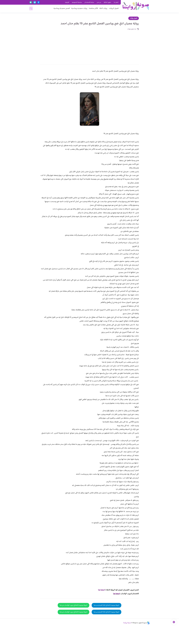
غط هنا (100, 590)
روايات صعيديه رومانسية (79, 8)
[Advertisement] (89, 45)
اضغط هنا (116, 593)
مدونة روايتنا (127, 622)
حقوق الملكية (107, 2)
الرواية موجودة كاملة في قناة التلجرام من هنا (106, 605)
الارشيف (67, 2)
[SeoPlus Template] (148, 622)
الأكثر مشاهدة (93, 8)
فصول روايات (133, 18)
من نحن (99, 2)
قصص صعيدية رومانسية (62, 8)
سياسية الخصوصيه (77, 2)
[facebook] (38, 2)
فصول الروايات (114, 8)
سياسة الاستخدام (89, 2)
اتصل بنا (116, 2)
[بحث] (31, 8)
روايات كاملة (103, 8)
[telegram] (34, 2)
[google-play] (30, 2)
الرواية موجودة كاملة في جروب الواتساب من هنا (73, 605)
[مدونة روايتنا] (135, 6)
